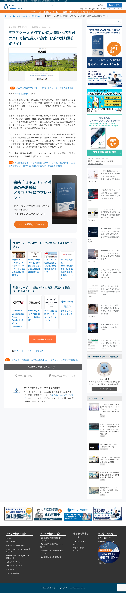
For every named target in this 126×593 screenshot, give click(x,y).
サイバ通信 (10, 569)
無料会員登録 (115, 5)
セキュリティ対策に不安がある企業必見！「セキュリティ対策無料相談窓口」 (45, 360)
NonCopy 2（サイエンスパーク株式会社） (34, 315)
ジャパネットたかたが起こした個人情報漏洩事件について (50, 266)
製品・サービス (11, 542)
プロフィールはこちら (104, 389)
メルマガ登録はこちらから (31, 224)
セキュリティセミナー (14, 566)
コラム (120, 9)
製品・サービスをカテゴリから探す (93, 9)
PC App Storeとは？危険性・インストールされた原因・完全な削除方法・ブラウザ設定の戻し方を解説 (104, 233)
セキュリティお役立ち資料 (15, 545)
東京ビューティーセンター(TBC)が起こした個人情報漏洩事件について (34, 267)
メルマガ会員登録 (12, 573)
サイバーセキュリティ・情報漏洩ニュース (32, 351)
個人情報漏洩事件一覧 (43, 339)
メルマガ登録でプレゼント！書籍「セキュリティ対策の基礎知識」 (66, 12)
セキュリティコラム (13, 562)
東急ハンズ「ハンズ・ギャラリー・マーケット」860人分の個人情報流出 (18, 267)
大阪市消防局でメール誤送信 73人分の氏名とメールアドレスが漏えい (110, 343)
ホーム (8, 538)
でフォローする (25, 376)
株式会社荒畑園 (21, 94)
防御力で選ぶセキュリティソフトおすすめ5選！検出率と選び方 (111, 272)
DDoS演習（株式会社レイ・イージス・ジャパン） (51, 315)
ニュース (112, 9)
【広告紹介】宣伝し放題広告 (50, 557)
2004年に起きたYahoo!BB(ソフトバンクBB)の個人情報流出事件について (67, 269)
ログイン (100, 5)
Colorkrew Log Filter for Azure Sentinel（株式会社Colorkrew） (18, 318)
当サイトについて (104, 538)
